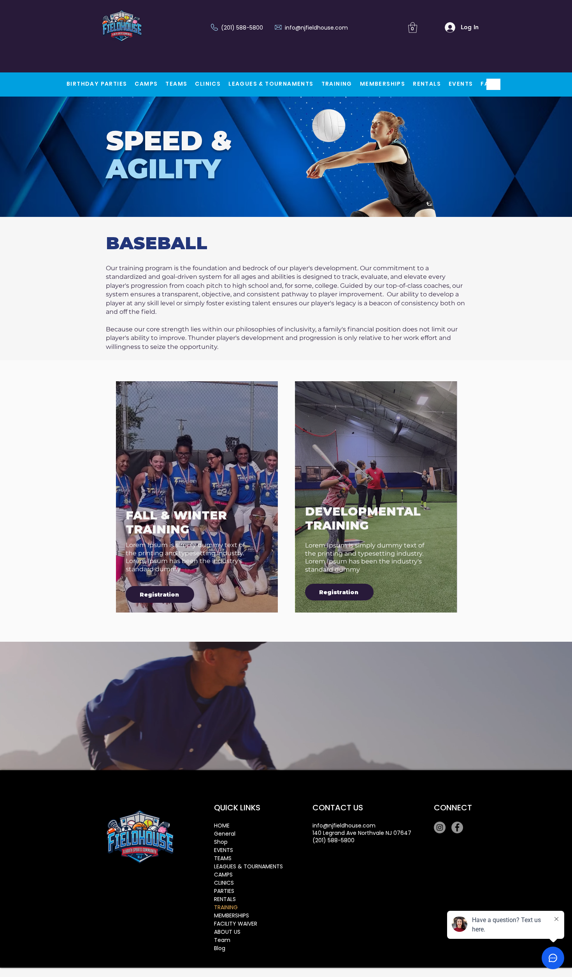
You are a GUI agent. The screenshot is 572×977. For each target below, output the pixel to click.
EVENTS (223, 850)
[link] (412, 27)
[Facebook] (457, 827)
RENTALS (225, 899)
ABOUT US (227, 932)
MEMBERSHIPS (231, 915)
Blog (219, 948)
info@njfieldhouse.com (316, 28)
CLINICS (224, 883)
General (224, 834)
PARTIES (224, 891)
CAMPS (223, 874)
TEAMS (223, 858)
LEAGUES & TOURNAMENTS (241, 866)
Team (222, 940)
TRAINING (226, 907)
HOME (222, 825)
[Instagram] (440, 827)
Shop (221, 842)
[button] (146, 84)
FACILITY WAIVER (235, 924)
